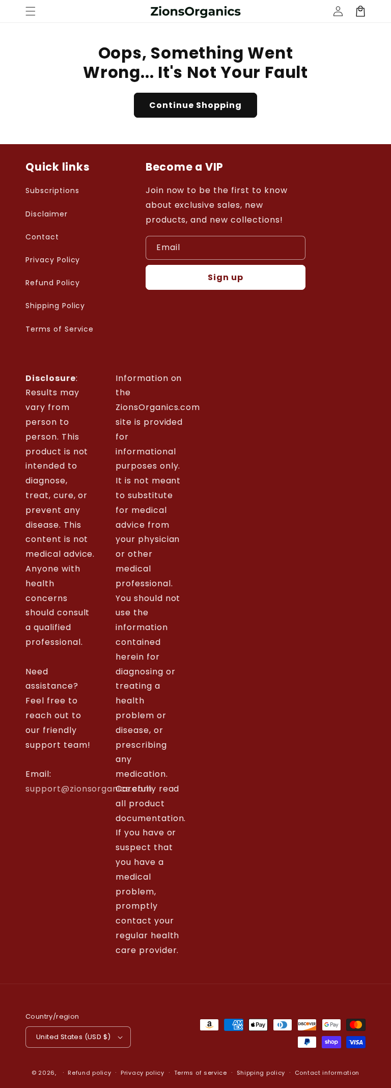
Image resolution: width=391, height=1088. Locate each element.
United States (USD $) (73, 1037)
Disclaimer (46, 214)
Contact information (327, 1073)
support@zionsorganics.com (88, 789)
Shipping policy (261, 1073)
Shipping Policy (55, 306)
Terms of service (200, 1073)
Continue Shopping (195, 105)
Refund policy (89, 1073)
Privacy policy (142, 1073)
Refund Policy (52, 283)
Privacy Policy (52, 260)
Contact (42, 237)
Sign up (225, 277)
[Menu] (30, 11)
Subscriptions (52, 190)
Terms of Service (59, 329)
